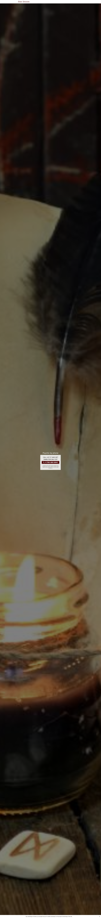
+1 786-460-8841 (51, 462)
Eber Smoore (23, 2)
